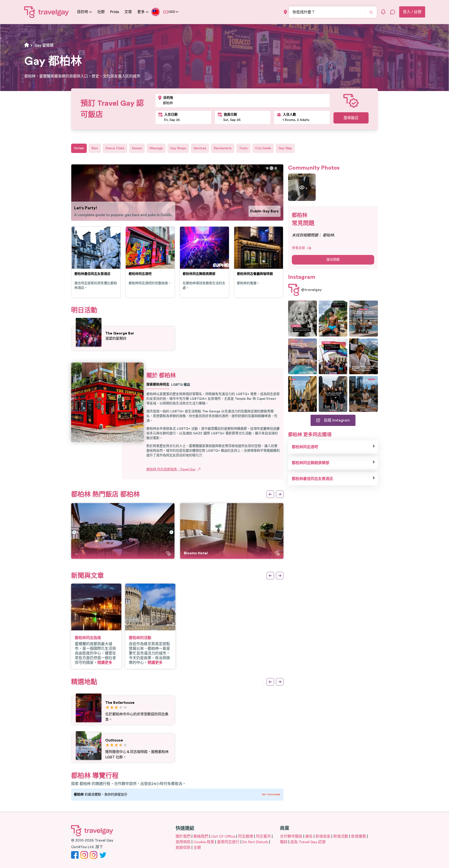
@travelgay (311, 290)
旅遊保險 (183, 848)
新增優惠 (358, 836)
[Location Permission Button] (285, 12)
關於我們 (183, 836)
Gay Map (285, 148)
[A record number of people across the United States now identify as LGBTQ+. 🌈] (333, 356)
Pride (114, 12)
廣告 (309, 836)
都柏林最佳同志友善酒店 (312, 479)
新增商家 (322, 836)
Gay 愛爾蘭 (44, 45)
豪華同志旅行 (228, 842)
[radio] (107, 708)
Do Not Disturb (255, 842)
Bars (94, 148)
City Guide (263, 148)
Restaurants (223, 148)
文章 (128, 12)
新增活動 (340, 836)
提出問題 (333, 259)
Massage (156, 148)
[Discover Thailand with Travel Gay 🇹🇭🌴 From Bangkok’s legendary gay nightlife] (333, 318)
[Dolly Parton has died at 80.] (302, 318)
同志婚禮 (245, 836)
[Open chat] (392, 12)
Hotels (79, 148)
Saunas (137, 148)
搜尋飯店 (351, 118)
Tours (243, 148)
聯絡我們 (200, 836)
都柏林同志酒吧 (305, 447)
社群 (101, 12)
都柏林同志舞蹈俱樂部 (310, 463)
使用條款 (183, 842)
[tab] (267, 168)
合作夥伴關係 (291, 836)
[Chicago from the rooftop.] (363, 394)
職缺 (283, 842)
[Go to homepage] (46, 12)
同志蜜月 (263, 836)
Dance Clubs (114, 148)
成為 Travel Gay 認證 (308, 842)
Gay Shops (178, 148)
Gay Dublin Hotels (262, 211)
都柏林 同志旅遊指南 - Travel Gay (171, 469)
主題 (197, 848)
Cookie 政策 (203, 842)
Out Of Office (223, 836)
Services (200, 148)
